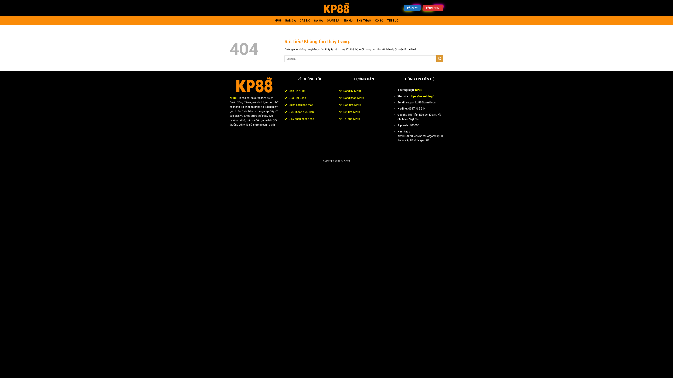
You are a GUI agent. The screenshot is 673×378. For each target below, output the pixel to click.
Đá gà (318, 20)
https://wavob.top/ (422, 96)
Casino (305, 20)
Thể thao (364, 20)
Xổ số (379, 20)
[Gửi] (439, 58)
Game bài (333, 20)
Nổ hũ (348, 20)
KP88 (277, 20)
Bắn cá (290, 20)
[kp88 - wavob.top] (336, 8)
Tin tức (393, 20)
